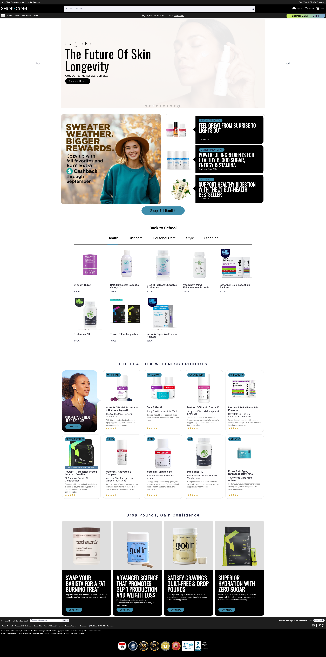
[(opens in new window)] (201, 646)
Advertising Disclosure (31, 633)
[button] (71, 626)
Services (59, 626)
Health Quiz (20, 16)
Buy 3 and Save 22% (208, 169)
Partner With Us (49, 626)
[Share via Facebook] (316, 625)
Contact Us (38, 626)
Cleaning (211, 238)
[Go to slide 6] (167, 106)
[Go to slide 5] (164, 106)
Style (190, 238)
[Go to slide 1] (150, 106)
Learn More (179, 16)
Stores (35, 16)
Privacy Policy (6, 633)
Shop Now (74, 609)
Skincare (136, 238)
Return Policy (44, 633)
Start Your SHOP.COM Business (311, 2)
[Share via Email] (313, 626)
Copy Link (319, 620)
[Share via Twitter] (319, 625)
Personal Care (164, 238)
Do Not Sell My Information (75, 633)
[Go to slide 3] (157, 106)
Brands (10, 16)
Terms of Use (17, 633)
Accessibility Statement (23, 626)
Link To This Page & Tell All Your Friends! (295, 621)
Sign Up (65, 620)
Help (11, 626)
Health (112, 238)
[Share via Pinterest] (323, 625)
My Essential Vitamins (31, 2)
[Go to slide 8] (174, 106)
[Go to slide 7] (171, 106)
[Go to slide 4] (160, 106)
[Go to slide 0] (146, 106)
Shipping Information (57, 633)
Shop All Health (163, 210)
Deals (28, 16)
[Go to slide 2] (153, 106)
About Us (5, 626)
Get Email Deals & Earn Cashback (14, 621)
